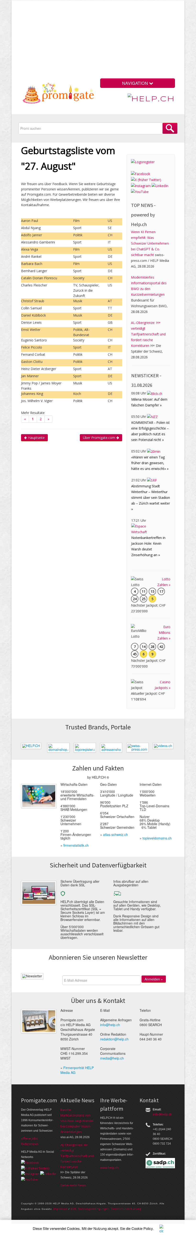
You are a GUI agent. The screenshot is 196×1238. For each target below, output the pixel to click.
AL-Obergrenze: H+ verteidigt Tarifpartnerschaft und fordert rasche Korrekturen (148, 334)
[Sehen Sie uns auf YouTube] (140, 191)
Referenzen (29, 1144)
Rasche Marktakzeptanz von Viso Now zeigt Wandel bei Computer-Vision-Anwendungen (76, 1121)
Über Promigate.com (99, 437)
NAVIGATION (135, 83)
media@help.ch (112, 1058)
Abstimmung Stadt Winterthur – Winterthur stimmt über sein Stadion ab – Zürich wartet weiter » (150, 497)
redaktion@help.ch (114, 1039)
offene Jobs (29, 1138)
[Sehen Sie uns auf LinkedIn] (160, 185)
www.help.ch (109, 1167)
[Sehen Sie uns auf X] (146, 179)
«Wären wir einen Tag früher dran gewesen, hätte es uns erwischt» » (150, 463)
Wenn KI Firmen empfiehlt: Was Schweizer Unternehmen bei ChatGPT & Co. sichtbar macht (150, 243)
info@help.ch (110, 1024)
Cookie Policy (142, 1228)
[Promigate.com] (58, 94)
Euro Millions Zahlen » (163, 632)
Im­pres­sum (60, 1209)
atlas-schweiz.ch (115, 834)
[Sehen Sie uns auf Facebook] (140, 173)
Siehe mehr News (73, 1185)
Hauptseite (36, 437)
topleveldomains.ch (157, 838)
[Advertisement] (110, 40)
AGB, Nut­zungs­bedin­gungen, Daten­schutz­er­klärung (106, 1209)
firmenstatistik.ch (76, 845)
